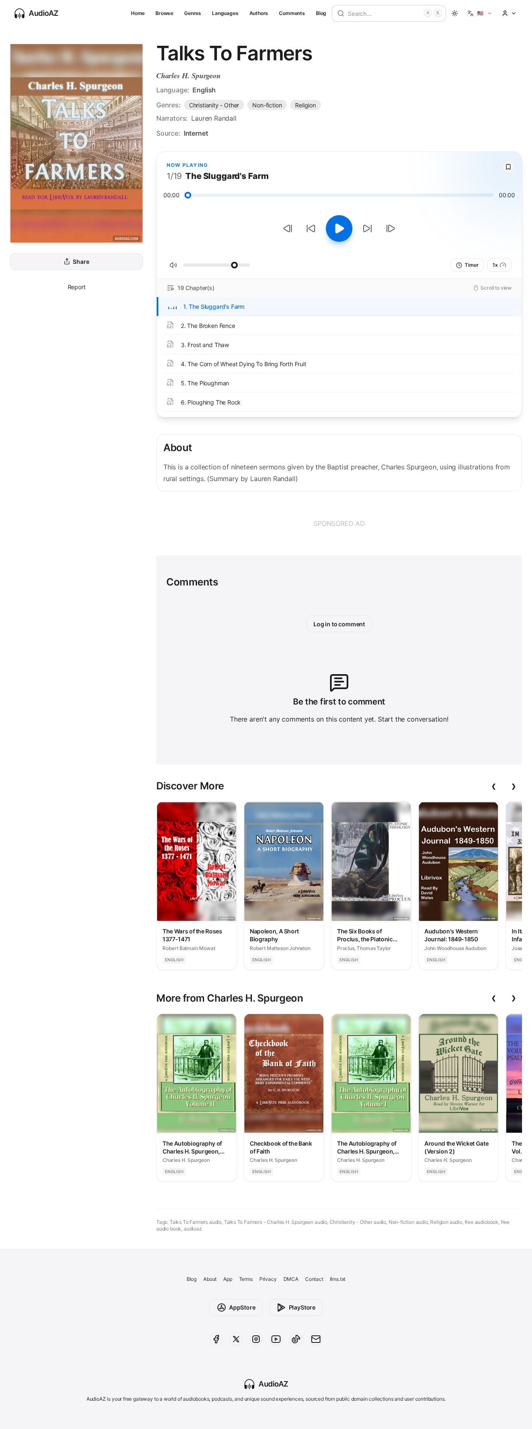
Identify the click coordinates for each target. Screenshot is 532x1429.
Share (81, 261)
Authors (258, 13)
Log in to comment (339, 624)
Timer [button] (471, 265)
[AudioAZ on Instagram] (256, 1339)
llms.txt (338, 1279)
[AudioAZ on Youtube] (276, 1339)
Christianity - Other (214, 105)
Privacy (268, 1279)
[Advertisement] (339, 523)
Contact (314, 1279)
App (227, 1279)
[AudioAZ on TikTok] (296, 1339)
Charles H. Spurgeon (188, 75)
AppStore (242, 1307)
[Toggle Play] (339, 228)
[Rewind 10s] (311, 228)
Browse (164, 13)
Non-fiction (267, 105)
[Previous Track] (287, 228)
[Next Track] (390, 228)
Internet (196, 133)
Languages (225, 13)
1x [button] (495, 265)
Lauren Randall (213, 118)
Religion (305, 105)
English (204, 90)
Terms (246, 1279)
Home (138, 13)
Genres (192, 13)
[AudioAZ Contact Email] (316, 1339)
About (210, 1279)
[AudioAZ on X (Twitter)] (236, 1339)
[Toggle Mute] (173, 265)
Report (77, 286)
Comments (292, 13)
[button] (479, 13)
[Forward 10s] (367, 228)
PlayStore (302, 1307)
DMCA (290, 1279)
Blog (321, 13)
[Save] (508, 167)
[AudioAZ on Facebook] (216, 1339)
